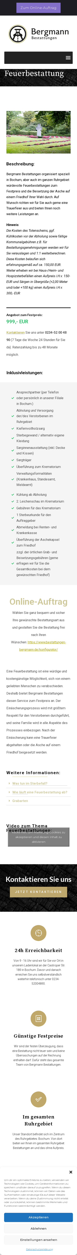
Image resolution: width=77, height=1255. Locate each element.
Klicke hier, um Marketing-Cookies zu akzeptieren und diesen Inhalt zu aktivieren (38, 837)
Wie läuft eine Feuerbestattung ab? (39, 792)
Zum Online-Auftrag (38, 8)
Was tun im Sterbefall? (29, 783)
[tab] (38, 783)
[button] (71, 1172)
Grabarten (20, 801)
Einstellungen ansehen (38, 1240)
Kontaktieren (15, 332)
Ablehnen (38, 1228)
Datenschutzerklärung (39, 1249)
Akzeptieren (38, 1217)
